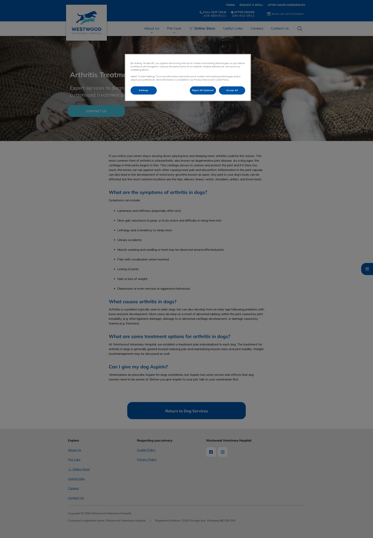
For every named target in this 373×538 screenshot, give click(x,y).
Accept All (232, 90)
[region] (188, 77)
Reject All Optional (203, 90)
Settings (143, 90)
